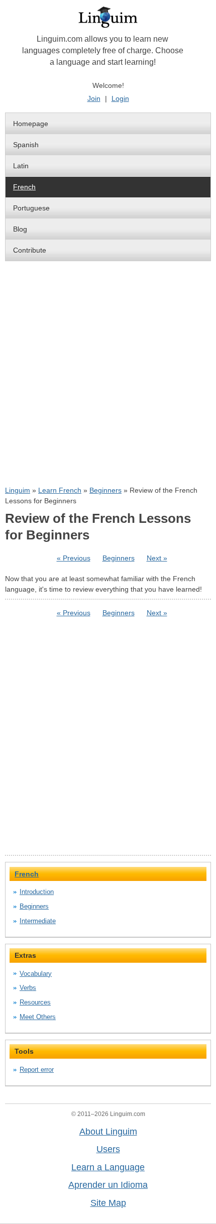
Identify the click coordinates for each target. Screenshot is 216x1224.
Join (93, 98)
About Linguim (108, 1132)
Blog (20, 229)
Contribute (29, 250)
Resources (35, 1002)
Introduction (37, 892)
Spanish (26, 145)
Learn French (59, 490)
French (24, 187)
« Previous (73, 558)
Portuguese (31, 208)
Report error (37, 1069)
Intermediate (38, 921)
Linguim (17, 490)
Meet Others (38, 1017)
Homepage (30, 124)
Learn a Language (108, 1167)
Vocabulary (36, 973)
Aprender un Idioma (108, 1185)
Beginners (105, 490)
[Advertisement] (108, 373)
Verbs (28, 987)
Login (120, 98)
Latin (21, 166)
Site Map (108, 1203)
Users (108, 1149)
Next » (157, 558)
